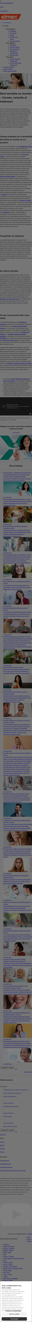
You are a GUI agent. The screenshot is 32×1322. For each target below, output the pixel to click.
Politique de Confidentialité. (13, 1311)
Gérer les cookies (14, 1314)
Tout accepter (14, 1319)
